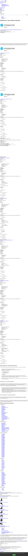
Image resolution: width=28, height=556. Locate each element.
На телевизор (3, 481)
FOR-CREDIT (2, 2)
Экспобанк (5, 198)
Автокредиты (3, 6)
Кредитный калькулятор (5, 412)
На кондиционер (4, 475)
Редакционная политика (5, 530)
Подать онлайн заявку (3, 549)
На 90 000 (3, 455)
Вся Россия (3, 10)
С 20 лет (3, 489)
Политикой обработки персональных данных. (6, 553)
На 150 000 (3, 436)
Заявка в (2, 551)
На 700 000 (3, 452)
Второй (3, 410)
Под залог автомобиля (4, 416)
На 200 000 (3, 439)
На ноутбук (3, 477)
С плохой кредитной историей (5, 418)
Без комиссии (3, 406)
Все (0, 491)
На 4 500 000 (3, 444)
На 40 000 (3, 445)
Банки (1, 9)
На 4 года (3, 464)
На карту (3, 414)
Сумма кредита (2, 30)
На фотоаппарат (4, 483)
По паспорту (3, 415)
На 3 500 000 (3, 441)
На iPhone (3, 472)
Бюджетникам (3, 424)
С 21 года (3, 490)
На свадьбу (3, 480)
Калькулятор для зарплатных (5, 427)
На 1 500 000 (3, 434)
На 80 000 (3, 453)
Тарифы (3, 419)
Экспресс (3, 420)
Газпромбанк (7, 280)
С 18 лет (3, 488)
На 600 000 (3, 450)
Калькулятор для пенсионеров (5, 428)
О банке (1, 29)
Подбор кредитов (4, 4)
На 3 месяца (3, 463)
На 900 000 (3, 456)
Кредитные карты (2, 7)
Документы (3, 411)
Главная (3, 16)
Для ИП (3, 425)
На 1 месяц (3, 460)
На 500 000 (3, 448)
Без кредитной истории (5, 407)
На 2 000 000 (3, 437)
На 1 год (3, 459)
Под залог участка (4, 417)
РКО (21, 29)
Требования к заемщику (5, 431)
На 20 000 (3, 438)
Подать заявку (2, 63)
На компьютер (3, 474)
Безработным (3, 423)
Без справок (3, 408)
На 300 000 (3, 442)
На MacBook (3, 473)
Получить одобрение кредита (4, 496)
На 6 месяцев (3, 467)
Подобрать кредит (3, 32)
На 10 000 (3, 435)
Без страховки (3, 409)
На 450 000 (3, 446)
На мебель (3, 476)
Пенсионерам (3, 429)
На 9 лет (3, 469)
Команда (3, 529)
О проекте (3, 528)
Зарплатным (3, 426)
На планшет (3, 479)
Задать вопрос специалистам (3, 493)
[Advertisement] (14, 38)
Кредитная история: (2, 144)
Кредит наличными (2, 280)
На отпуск (3, 478)
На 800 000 (3, 454)
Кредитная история (2, 31)
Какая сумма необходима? (3, 143)
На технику (3, 482)
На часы (3, 484)
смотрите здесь (20, 539)
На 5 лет (3, 465)
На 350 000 (3, 443)
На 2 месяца (3, 462)
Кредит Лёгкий (2, 198)
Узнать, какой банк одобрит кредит (4, 145)
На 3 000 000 (3, 440)
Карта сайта (3, 533)
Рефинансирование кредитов (5, 5)
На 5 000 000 (3, 447)
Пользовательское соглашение (5, 531)
